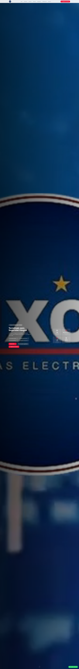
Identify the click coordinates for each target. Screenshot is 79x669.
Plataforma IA (45, 1)
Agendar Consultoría (14, 346)
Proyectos (25, 1)
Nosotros (49, 1)
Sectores (34, 1)
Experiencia (39, 1)
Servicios (30, 1)
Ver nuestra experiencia (23, 343)
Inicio (21, 1)
